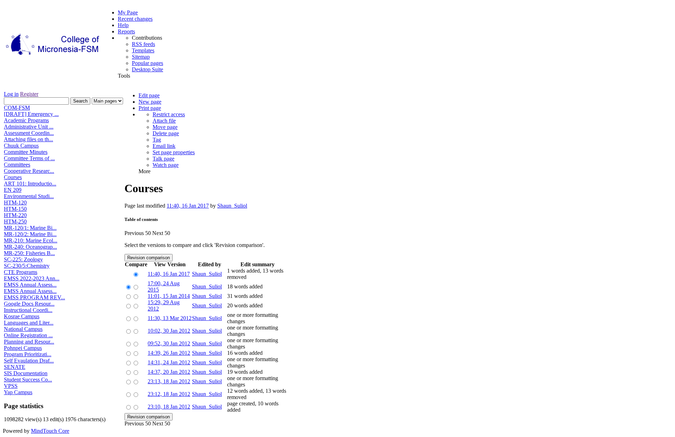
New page (150, 102)
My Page (128, 12)
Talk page (163, 159)
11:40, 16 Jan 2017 (188, 206)
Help (123, 25)
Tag (157, 140)
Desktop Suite (147, 69)
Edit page (149, 95)
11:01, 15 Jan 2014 (169, 296)
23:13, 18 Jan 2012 (169, 381)
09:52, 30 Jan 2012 (169, 343)
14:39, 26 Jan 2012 (169, 353)
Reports (126, 31)
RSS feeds (143, 44)
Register (29, 94)
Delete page (166, 133)
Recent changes (135, 19)
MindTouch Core (50, 431)
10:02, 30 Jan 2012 (169, 331)
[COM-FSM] (53, 55)
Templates (143, 50)
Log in (11, 94)
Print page (150, 108)
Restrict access (169, 114)
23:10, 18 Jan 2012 (169, 407)
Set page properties (174, 152)
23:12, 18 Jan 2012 (169, 394)
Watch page (166, 165)
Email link (164, 146)
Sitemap (141, 57)
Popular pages (147, 63)
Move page (165, 127)
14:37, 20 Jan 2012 (169, 372)
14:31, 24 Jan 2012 (169, 362)
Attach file (164, 121)
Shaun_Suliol (232, 206)
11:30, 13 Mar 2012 (170, 318)
